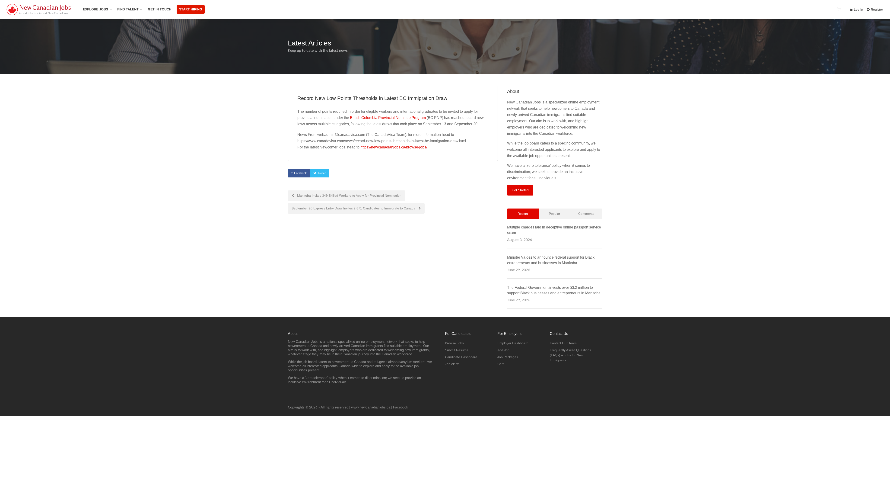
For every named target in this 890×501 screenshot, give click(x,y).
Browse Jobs (454, 343)
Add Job (503, 350)
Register (876, 9)
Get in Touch (159, 9)
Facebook (300, 173)
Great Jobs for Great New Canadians (43, 13)
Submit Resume (456, 350)
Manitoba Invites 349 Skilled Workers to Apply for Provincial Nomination (348, 195)
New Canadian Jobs (45, 7)
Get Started (520, 190)
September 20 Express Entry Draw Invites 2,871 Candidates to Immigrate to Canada (354, 208)
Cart (500, 364)
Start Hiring (190, 9)
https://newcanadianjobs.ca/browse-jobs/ (393, 147)
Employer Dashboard (512, 343)
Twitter (322, 173)
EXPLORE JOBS (95, 9)
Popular (554, 213)
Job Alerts (452, 364)
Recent (523, 213)
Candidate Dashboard (461, 357)
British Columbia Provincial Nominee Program (388, 118)
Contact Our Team (563, 343)
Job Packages (507, 357)
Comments (586, 213)
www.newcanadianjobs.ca (370, 407)
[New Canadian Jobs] (12, 15)
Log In (858, 9)
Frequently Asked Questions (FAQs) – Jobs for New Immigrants (570, 355)
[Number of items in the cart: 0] (838, 9)
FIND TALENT (128, 9)
